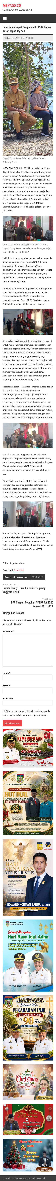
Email (6, 685)
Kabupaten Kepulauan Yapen (16, 577)
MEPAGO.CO (12, 5)
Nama (6, 672)
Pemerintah (19, 570)
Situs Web (8, 698)
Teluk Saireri (37, 577)
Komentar (9, 631)
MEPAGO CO (28, 38)
